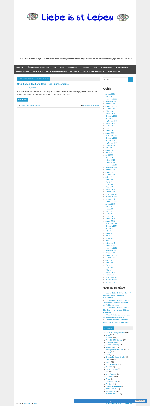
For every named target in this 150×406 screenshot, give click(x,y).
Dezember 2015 (111, 277)
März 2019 (109, 187)
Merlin (35, 403)
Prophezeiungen (22, 72)
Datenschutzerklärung (114, 403)
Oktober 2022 (110, 118)
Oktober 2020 (110, 140)
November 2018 (111, 197)
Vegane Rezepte (111, 381)
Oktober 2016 (110, 253)
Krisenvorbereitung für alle (115, 357)
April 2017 (109, 238)
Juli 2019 (109, 177)
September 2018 (111, 202)
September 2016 (111, 255)
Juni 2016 (109, 263)
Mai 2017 (109, 236)
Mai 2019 (109, 182)
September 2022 (111, 121)
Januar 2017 (110, 246)
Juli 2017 (109, 231)
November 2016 (111, 250)
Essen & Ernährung (112, 345)
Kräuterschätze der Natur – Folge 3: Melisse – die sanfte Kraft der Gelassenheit (117, 295)
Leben (62, 67)
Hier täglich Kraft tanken (56, 72)
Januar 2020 (110, 162)
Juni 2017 (109, 233)
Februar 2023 (110, 114)
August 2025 (110, 109)
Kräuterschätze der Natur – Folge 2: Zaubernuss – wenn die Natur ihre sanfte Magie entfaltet (117, 302)
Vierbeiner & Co (111, 389)
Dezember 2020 (111, 136)
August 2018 (110, 204)
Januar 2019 (110, 192)
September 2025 (111, 106)
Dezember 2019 (111, 165)
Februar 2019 (110, 189)
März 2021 (109, 128)
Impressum (128, 403)
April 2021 (109, 126)
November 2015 (111, 280)
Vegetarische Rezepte (113, 386)
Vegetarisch (110, 384)
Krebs (95, 67)
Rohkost (109, 367)
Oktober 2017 (110, 228)
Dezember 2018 (111, 194)
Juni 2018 (109, 209)
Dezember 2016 (111, 248)
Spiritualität (37, 72)
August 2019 (110, 175)
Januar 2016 (110, 275)
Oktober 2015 (110, 282)
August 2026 (110, 94)
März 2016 (109, 270)
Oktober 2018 (110, 199)
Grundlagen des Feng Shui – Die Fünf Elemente (43, 84)
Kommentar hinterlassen (91, 105)
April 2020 (109, 155)
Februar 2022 (110, 123)
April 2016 (109, 268)
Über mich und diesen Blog (38, 67)
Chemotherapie (111, 342)
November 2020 (111, 138)
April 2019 (109, 184)
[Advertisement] (76, 41)
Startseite (20, 67)
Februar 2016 (110, 272)
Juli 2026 (109, 96)
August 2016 (110, 258)
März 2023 (109, 111)
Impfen (108, 352)
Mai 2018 (109, 211)
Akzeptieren (139, 401)
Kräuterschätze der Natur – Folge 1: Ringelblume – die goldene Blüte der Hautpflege (117, 310)
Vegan (108, 379)
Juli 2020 (109, 148)
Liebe (55, 67)
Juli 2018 (109, 206)
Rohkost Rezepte (112, 369)
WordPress (26, 403)
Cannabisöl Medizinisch (114, 340)
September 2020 (111, 143)
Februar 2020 (110, 160)
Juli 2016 (109, 260)
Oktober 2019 (110, 170)
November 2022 (111, 116)
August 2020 (110, 145)
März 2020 (109, 158)
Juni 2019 (109, 180)
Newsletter (74, 72)
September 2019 (111, 172)
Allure (41, 88)
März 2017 (109, 241)
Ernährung (85, 67)
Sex (107, 372)
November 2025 (111, 101)
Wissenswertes (122, 67)
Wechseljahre (106, 67)
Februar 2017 (110, 243)
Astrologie (109, 337)
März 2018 (109, 216)
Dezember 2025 (111, 99)
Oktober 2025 (110, 104)
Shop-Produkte (114, 72)
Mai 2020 (109, 153)
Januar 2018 (110, 221)
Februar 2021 (110, 131)
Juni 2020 (109, 150)
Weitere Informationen (126, 401)
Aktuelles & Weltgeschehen (93, 72)
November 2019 (111, 167)
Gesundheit (72, 67)
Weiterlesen (22, 100)
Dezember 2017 (111, 224)
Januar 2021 (110, 133)
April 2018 (109, 214)
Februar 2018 (110, 219)
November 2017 (111, 226)
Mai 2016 (109, 265)
